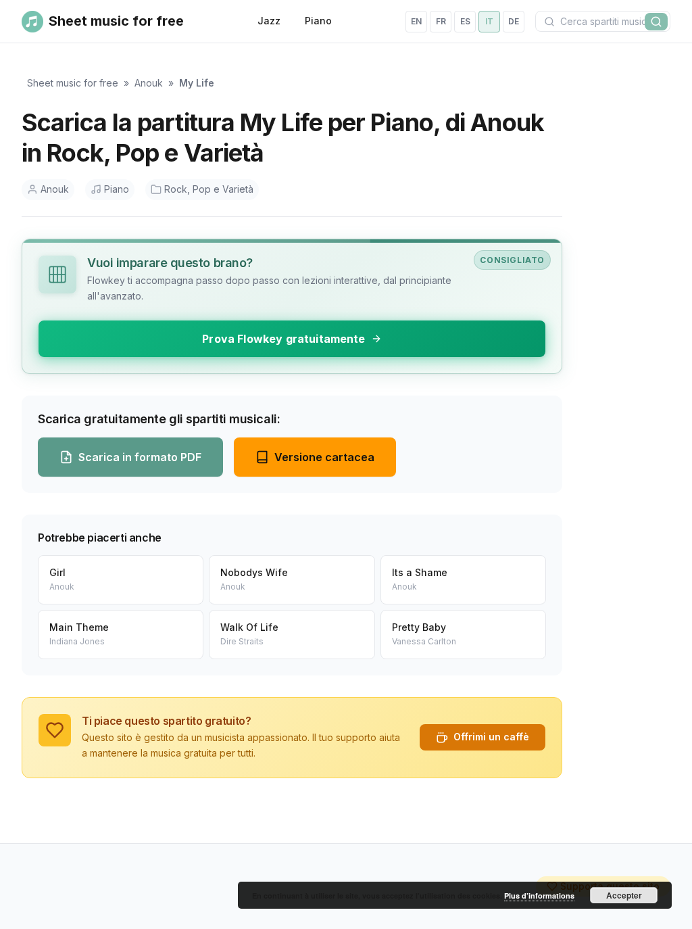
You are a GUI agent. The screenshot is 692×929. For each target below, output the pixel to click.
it (489, 21)
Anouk (148, 83)
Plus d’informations (539, 895)
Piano (318, 20)
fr (441, 21)
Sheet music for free (72, 83)
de (513, 21)
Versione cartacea (324, 457)
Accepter (624, 895)
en (416, 21)
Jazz (268, 20)
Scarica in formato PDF (139, 457)
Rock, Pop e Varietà (208, 189)
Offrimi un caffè (491, 736)
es (465, 21)
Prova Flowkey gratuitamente (283, 339)
